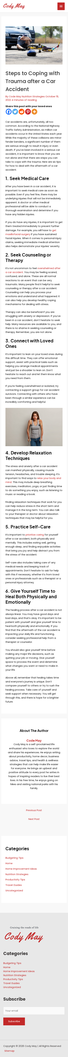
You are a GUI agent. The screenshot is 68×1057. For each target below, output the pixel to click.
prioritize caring (35, 534)
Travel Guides (13, 885)
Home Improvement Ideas (21, 868)
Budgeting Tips (14, 858)
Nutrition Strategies (33, 96)
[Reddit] (21, 112)
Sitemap (9, 1051)
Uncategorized (14, 890)
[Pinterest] (28, 112)
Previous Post (34, 810)
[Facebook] (9, 112)
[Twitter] (15, 112)
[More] (34, 112)
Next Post (34, 819)
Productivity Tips (15, 879)
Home (9, 863)
